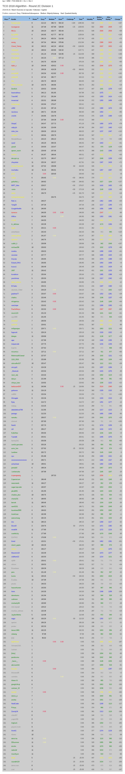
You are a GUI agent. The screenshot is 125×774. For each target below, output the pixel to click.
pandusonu (15, 657)
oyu (12, 456)
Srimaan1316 (16, 646)
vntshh (13, 116)
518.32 (61, 50)
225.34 (43, 162)
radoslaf (14, 750)
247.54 (43, 42)
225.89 (43, 359)
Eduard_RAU (16, 263)
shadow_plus (16, 495)
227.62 (43, 348)
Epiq (13, 402)
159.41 (43, 561)
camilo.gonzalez (17, 445)
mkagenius (15, 301)
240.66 (43, 135)
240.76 (43, 240)
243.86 (43, 386)
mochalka (14, 170)
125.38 (43, 611)
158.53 (43, 564)
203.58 (43, 441)
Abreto (13, 735)
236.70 (43, 193)
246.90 (43, 209)
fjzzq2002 (14, 35)
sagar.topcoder (16, 487)
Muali (13, 758)
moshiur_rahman (17, 611)
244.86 (43, 116)
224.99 (53, 127)
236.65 (43, 178)
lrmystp (14, 259)
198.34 (43, 468)
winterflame (15, 232)
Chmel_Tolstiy (16, 46)
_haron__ (14, 661)
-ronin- (13, 189)
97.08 (44, 634)
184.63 (43, 510)
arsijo (13, 62)
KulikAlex (14, 433)
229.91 (43, 325)
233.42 (43, 301)
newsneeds (15, 483)
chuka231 (14, 499)
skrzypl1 (14, 367)
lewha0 (13, 692)
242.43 (43, 232)
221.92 (43, 108)
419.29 (53, 69)
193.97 (43, 487)
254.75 (53, 197)
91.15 (44, 170)
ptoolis (13, 584)
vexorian (14, 255)
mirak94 (14, 530)
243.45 (43, 35)
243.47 (43, 123)
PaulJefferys (15, 309)
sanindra (14, 677)
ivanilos (14, 154)
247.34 (43, 205)
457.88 (53, 27)
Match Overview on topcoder (22, 10)
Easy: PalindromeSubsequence (28, 13)
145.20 (43, 143)
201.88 (43, 456)
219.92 (43, 383)
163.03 (43, 557)
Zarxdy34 (14, 711)
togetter (44, 10)
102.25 (43, 630)
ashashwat (15, 464)
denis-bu (14, 738)
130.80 (43, 603)
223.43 (43, 375)
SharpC (14, 123)
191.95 (43, 491)
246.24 (43, 38)
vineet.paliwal (16, 236)
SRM (8, 1)
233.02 (43, 305)
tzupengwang (16, 475)
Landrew (14, 452)
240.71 (43, 112)
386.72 (53, 23)
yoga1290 (14, 719)
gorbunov (14, 390)
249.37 (43, 201)
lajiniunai (14, 240)
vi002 (13, 108)
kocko (13, 576)
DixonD (13, 526)
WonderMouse (16, 139)
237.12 (43, 96)
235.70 (43, 81)
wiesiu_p (14, 696)
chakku (13, 297)
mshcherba (15, 54)
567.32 (61, 35)
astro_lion (14, 448)
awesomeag (15, 518)
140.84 (43, 599)
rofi (12, 429)
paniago (14, 414)
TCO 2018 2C (17, 1)
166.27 (43, 549)
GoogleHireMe (16, 209)
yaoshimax (15, 278)
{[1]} (12, 638)
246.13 (43, 93)
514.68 (61, 38)
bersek (13, 502)
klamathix (14, 38)
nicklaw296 (15, 247)
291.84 (53, 96)
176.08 (43, 537)
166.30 (43, 545)
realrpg (13, 406)
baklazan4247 (16, 386)
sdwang (14, 634)
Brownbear (15, 568)
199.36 (43, 69)
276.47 (53, 104)
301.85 (53, 93)
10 (32, 31)
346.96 (53, 85)
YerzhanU (14, 50)
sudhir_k (14, 243)
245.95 (43, 216)
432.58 (53, 62)
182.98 (43, 514)
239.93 (43, 247)
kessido (14, 669)
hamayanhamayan (17, 197)
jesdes (13, 626)
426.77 (53, 31)
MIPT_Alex (15, 185)
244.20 (43, 31)
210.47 (53, 147)
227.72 (53, 123)
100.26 (43, 576)
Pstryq (13, 707)
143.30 (43, 591)
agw (12, 340)
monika (13, 251)
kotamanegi (15, 104)
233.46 (43, 297)
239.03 (43, 251)
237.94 (43, 120)
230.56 (43, 321)
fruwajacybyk (16, 23)
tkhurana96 (15, 673)
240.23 (43, 46)
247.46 (43, 77)
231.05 (43, 317)
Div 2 (30, 1)
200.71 (43, 460)
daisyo (13, 379)
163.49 (43, 553)
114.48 (43, 615)
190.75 (43, 495)
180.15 (43, 522)
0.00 (54, 58)
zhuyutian (14, 162)
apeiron (13, 622)
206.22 (53, 139)
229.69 (43, 151)
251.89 (53, 112)
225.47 (43, 363)
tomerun (14, 212)
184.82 (43, 182)
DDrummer (15, 742)
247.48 (43, 27)
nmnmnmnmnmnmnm (19, 460)
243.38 (43, 224)
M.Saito (14, 286)
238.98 (53, 166)
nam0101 (14, 506)
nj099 (13, 561)
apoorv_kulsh (16, 151)
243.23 (43, 139)
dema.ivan (15, 765)
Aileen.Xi (14, 680)
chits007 (14, 715)
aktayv (13, 549)
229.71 (43, 328)
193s (13, 69)
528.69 (61, 27)
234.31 (43, 286)
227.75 (43, 344)
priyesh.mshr (16, 727)
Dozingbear (15, 58)
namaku (14, 417)
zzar (12, 769)
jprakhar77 (15, 294)
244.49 (43, 66)
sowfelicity (15, 533)
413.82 (53, 73)
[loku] (13, 653)
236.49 (43, 267)
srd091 (13, 394)
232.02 (43, 309)
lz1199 (13, 220)
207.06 (53, 151)
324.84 (53, 89)
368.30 (53, 81)
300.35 (53, 143)
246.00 (43, 212)
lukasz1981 (15, 630)
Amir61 (13, 731)
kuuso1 (13, 267)
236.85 (43, 263)
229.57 (43, 185)
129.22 (43, 607)
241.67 (43, 236)
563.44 (61, 31)
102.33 (43, 626)
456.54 (53, 38)
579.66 (61, 42)
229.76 (43, 526)
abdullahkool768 (17, 410)
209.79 (53, 135)
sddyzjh (14, 127)
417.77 (53, 35)
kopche (13, 348)
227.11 (43, 352)
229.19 (43, 332)
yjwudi (13, 147)
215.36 (43, 398)
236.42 (43, 270)
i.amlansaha (15, 472)
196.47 (53, 158)
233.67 (43, 294)
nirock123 (14, 313)
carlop (13, 178)
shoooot (14, 421)
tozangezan (15, 27)
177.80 (43, 533)
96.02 (44, 638)
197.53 (53, 475)
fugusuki (14, 332)
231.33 (43, 313)
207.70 (43, 425)
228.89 (43, 336)
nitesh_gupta (15, 545)
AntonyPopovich (17, 166)
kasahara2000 (16, 510)
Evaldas (14, 580)
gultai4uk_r (15, 182)
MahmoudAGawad (17, 356)
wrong (13, 42)
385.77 (53, 77)
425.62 (61, 46)
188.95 (43, 499)
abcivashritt (15, 665)
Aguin (13, 228)
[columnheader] (7, 18)
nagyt (13, 618)
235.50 (43, 278)
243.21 (43, 228)
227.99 (43, 340)
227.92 (43, 448)
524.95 (61, 54)
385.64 (53, 42)
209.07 (43, 417)
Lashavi (14, 649)
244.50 (43, 220)
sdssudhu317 (16, 363)
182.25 (43, 518)
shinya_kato (15, 383)
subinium (14, 599)
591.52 (61, 23)
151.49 (43, 572)
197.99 (43, 472)
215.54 (43, 394)
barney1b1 (15, 441)
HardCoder (15, 704)
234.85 (43, 282)
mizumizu (14, 352)
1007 (13, 270)
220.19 (53, 131)
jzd (12, 120)
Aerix (13, 591)
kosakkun (14, 274)
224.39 (43, 367)
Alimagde (14, 398)
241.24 (43, 54)
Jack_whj (14, 375)
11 (32, 27)
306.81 (53, 170)
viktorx (13, 564)
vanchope (14, 305)
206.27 (43, 429)
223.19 (43, 189)
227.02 (43, 166)
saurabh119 (15, 762)
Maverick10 (15, 553)
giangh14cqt (15, 684)
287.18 (53, 108)
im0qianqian (15, 328)
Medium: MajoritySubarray (50, 13)
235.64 (43, 274)
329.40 (53, 174)
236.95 (43, 259)
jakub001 (14, 491)
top (3, 1)
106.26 (43, 622)
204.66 (43, 433)
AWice (13, 216)
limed (13, 541)
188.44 (53, 154)
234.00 (43, 147)
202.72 (43, 452)
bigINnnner (15, 642)
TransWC (14, 96)
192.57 (53, 162)
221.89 (43, 379)
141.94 (43, 595)
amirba (13, 700)
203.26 (43, 445)
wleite (13, 193)
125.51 (43, 541)
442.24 (53, 46)
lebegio (13, 336)
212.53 (43, 414)
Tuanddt (14, 437)
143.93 (43, 588)
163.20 (43, 618)
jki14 (13, 174)
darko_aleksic (16, 282)
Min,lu (13, 31)
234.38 (53, 120)
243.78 (43, 85)
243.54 (43, 73)
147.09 (43, 580)
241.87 (43, 154)
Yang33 (14, 205)
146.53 (43, 584)
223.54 (43, 371)
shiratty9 (14, 321)
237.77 (43, 255)
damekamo (15, 595)
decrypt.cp (15, 158)
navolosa (14, 112)
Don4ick (14, 89)
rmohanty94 (15, 603)
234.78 (53, 116)
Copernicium (15, 479)
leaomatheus (15, 93)
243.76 (43, 62)
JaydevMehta (16, 615)
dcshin (13, 746)
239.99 (43, 243)
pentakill (14, 468)
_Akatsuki (14, 371)
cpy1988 (14, 317)
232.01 (43, 100)
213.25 (43, 406)
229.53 (43, 89)
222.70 (43, 158)
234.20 (43, 290)
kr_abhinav (15, 224)
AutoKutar (14, 514)
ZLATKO (14, 537)
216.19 (43, 390)
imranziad (14, 100)
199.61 (43, 464)
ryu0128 (14, 325)
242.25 (43, 58)
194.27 (43, 483)
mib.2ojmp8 (15, 607)
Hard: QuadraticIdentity (69, 13)
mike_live (14, 131)
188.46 (43, 502)
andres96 (14, 77)
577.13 (61, 58)
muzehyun (15, 754)
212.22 (43, 23)
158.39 (43, 568)
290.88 (53, 100)
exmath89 (14, 73)
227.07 (43, 356)
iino (12, 522)
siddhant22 (15, 557)
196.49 (43, 479)
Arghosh (14, 723)
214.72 (43, 402)
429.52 (53, 66)
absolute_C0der (16, 290)
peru (12, 572)
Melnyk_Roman (16, 85)
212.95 (43, 410)
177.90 (43, 530)
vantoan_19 (15, 688)
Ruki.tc (13, 201)
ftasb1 (13, 425)
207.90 (43, 421)
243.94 (43, 104)
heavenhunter (16, 588)
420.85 (53, 50)
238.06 (43, 131)
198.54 (43, 50)
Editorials (36, 10)
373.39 (53, 54)
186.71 (43, 506)
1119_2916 (15, 359)
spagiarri (14, 135)
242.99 (43, 127)
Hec (12, 81)
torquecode (15, 344)
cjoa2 (13, 143)
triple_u (13, 66)
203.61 (43, 437)
